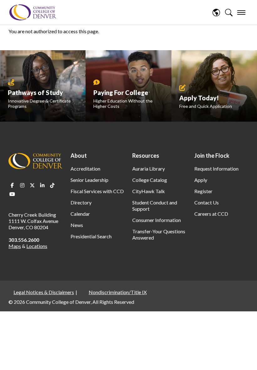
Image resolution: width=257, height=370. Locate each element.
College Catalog (149, 180)
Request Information (216, 169)
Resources (145, 155)
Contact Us (206, 202)
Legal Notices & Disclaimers (43, 292)
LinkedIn (42, 185)
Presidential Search (91, 236)
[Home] (32, 12)
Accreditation (85, 169)
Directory (81, 202)
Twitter (32, 185)
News (77, 225)
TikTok (52, 185)
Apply (200, 180)
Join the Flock (211, 155)
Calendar (80, 214)
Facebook (12, 185)
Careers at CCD (211, 214)
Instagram (22, 185)
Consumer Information (156, 220)
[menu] (241, 12)
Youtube (12, 194)
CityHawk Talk (148, 191)
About (79, 155)
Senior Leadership (89, 180)
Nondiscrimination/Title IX (118, 292)
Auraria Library (148, 169)
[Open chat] (244, 356)
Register (203, 191)
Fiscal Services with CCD (97, 191)
